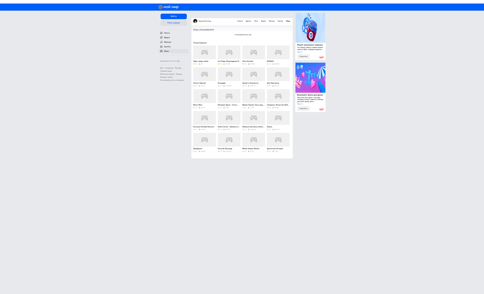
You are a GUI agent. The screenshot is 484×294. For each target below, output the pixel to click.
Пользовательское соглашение (172, 80)
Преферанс (197, 149)
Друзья (249, 21)
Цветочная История (275, 149)
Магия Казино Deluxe (250, 149)
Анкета (240, 21)
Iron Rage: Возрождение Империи (229, 61)
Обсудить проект (166, 77)
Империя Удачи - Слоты (227, 105)
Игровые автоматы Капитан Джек (253, 127)
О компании (168, 68)
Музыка (272, 21)
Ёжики (269, 127)
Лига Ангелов (247, 61)
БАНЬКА (270, 61)
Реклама (178, 68)
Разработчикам (166, 71)
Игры (288, 21)
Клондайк (222, 83)
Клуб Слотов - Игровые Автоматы (229, 127)
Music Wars (197, 105)
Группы (281, 21)
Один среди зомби (200, 61)
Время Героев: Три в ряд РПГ (253, 105)
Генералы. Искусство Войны (278, 105)
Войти (174, 16)
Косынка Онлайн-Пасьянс (203, 127)
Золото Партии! (199, 83)
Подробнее (303, 56)
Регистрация (173, 23)
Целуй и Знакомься (250, 83)
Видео (263, 21)
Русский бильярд (225, 149)
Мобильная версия (167, 74)
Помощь (179, 74)
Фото (256, 21)
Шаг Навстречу (273, 83)
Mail (161, 68)
